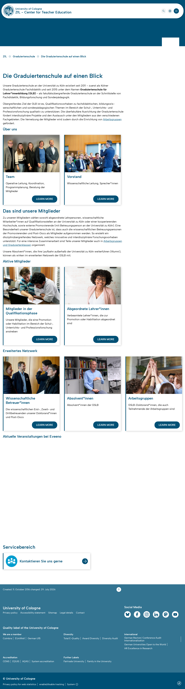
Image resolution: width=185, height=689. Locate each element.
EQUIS (15, 661)
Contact (80, 612)
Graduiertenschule (24, 56)
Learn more (44, 199)
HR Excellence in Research (138, 648)
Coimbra (7, 638)
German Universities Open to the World (145, 644)
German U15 (34, 638)
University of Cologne (39, 9)
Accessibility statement (32, 612)
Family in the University (99, 661)
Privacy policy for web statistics (19, 684)
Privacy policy (10, 612)
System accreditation (43, 661)
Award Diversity (90, 638)
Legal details (66, 612)
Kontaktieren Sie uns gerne (41, 561)
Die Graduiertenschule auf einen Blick (63, 56)
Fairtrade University (74, 661)
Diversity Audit (110, 638)
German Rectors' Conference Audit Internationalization (142, 639)
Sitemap (52, 612)
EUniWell (20, 638)
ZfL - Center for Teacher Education (43, 12)
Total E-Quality (71, 638)
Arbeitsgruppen (112, 119)
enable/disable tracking (51, 684)
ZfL (5, 56)
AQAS (25, 661)
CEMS (6, 661)
